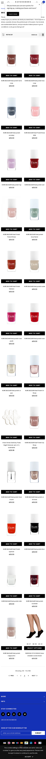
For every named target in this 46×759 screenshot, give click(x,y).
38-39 (34, 644)
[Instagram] (14, 714)
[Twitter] (8, 714)
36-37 (29, 644)
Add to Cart (11, 75)
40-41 (40, 644)
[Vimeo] (25, 714)
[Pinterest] (19, 714)
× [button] (39, 4)
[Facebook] (3, 714)
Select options (34, 648)
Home (3, 8)
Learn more (13, 14)
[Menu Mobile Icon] (2, 2)
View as (34, 35)
